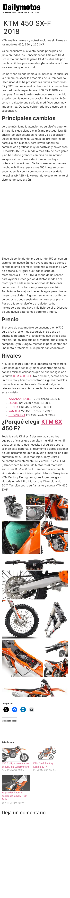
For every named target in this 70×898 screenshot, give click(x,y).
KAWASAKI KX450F (20, 398)
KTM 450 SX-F (22, 376)
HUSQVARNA (16, 415)
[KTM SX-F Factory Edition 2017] (47, 754)
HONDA (13, 407)
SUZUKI (13, 403)
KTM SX (51, 421)
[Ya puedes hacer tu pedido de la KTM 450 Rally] (16, 783)
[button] (13, 507)
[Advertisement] (35, 219)
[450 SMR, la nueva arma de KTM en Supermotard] (16, 754)
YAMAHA (14, 411)
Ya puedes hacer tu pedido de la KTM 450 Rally (14, 796)
